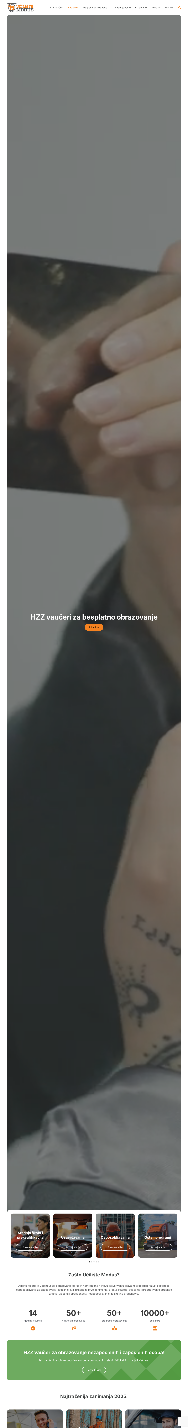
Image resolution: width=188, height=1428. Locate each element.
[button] (96, 7)
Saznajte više (94, 1370)
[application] (108, 7)
